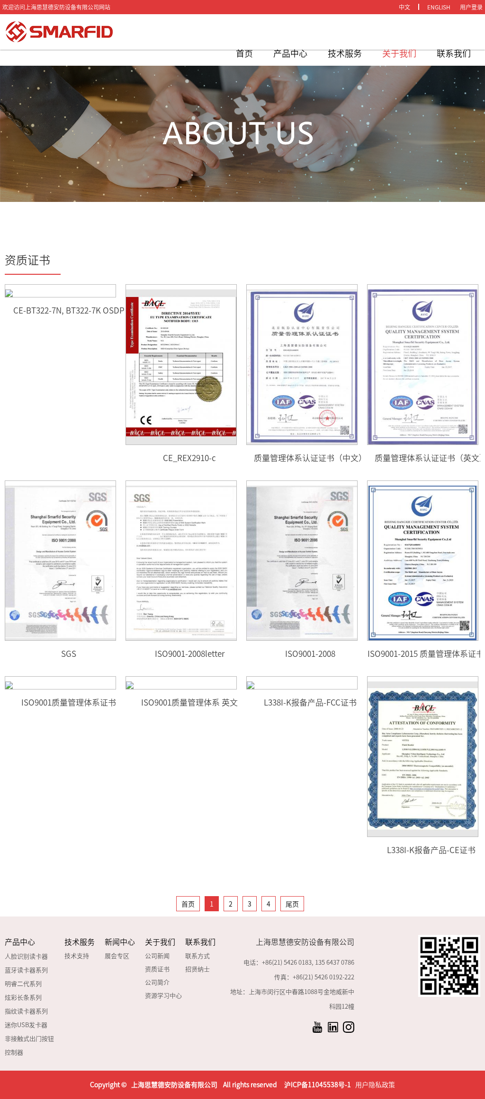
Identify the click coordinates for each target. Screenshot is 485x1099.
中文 (404, 7)
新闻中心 (120, 942)
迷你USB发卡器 (26, 1025)
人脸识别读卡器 (26, 956)
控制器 (14, 1052)
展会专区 (117, 956)
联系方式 (197, 956)
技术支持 (76, 956)
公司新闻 (157, 956)
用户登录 (471, 7)
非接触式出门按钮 (29, 1039)
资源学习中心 (163, 996)
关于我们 (399, 53)
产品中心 (290, 53)
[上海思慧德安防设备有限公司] (71, 32)
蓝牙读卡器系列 (26, 970)
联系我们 (454, 53)
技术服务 (345, 53)
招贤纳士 (197, 969)
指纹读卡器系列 (26, 1011)
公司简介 (157, 982)
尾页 (292, 904)
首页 (244, 53)
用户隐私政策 (375, 1085)
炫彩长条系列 (23, 997)
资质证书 (157, 969)
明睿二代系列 (23, 984)
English (438, 7)
